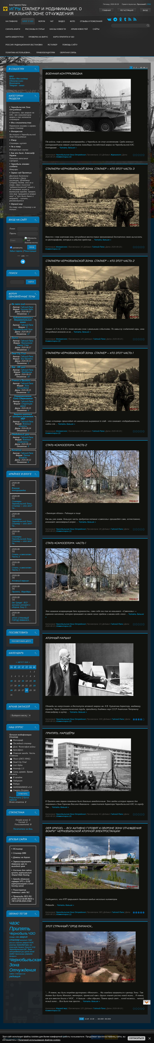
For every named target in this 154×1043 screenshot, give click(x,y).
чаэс (14, 923)
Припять (19, 928)
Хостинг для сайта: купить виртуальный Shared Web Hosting (21, 872)
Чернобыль (18, 933)
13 (23, 681)
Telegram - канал (16, 85)
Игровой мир (61, 1008)
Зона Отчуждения (23, 387)
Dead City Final (19, 353)
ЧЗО (31, 933)
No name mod (18, 304)
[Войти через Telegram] (23, 261)
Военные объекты (25, 425)
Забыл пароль (15, 251)
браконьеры (20, 954)
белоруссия (20, 974)
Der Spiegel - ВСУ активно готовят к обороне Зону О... (21, 605)
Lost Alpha (17, 765)
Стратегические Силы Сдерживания (23, 397)
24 (11, 690)
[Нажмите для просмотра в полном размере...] (95, 105)
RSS (149, 4)
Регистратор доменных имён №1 (20, 891)
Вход (145, 10)
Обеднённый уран (20, 434)
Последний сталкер (22, 743)
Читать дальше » (68, 148)
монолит (23, 940)
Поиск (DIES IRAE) (21, 759)
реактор (12, 945)
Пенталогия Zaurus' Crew (24, 344)
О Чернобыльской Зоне (22, 328)
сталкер (14, 939)
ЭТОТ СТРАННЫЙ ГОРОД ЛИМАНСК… (69, 926)
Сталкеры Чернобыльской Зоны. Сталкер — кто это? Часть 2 (89, 260)
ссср (33, 947)
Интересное (61, 247)
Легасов (28, 947)
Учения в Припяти (21, 380)
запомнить (17, 248)
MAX (11, 76)
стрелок (18, 943)
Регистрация (126, 10)
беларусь (13, 956)
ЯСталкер (18, 849)
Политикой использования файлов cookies (39, 1040)
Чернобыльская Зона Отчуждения (71, 155)
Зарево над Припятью (21, 173)
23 (34, 686)
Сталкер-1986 (19, 853)
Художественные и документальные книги (23, 319)
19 (19, 686)
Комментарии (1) (52, 249)
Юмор (13, 140)
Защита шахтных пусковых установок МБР (22, 416)
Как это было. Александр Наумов (21, 154)
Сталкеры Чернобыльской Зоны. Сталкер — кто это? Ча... (22, 504)
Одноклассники (16, 81)
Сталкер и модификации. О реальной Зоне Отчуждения (45, 11)
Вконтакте (14, 83)
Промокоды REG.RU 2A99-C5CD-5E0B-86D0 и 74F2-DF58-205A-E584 (22, 898)
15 (28, 392)
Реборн (16, 784)
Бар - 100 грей (18, 367)
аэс (31, 945)
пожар (12, 937)
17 (28, 334)
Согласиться (136, 1038)
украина (28, 954)
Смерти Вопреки (21, 790)
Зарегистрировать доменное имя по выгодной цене (21, 863)
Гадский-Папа (98, 247)
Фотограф (18, 740)
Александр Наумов (16, 947)
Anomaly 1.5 (18, 768)
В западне (17, 777)
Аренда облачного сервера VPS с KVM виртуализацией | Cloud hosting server (22, 882)
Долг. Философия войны (24, 747)
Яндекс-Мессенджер (18, 79)
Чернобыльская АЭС (18, 949)
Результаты (15, 797)
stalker (12, 954)
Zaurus (15, 338)
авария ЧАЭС (28, 943)
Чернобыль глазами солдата (19, 165)
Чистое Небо (27, 309)
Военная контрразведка (63, 73)
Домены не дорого (21, 857)
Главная (106, 10)
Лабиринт (17, 781)
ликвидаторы (23, 945)
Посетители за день (23, 829)
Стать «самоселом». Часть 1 (65, 543)
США (30, 940)
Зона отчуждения (20, 950)
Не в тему (16, 146)
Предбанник (26, 372)
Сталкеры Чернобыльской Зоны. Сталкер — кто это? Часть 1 (89, 352)
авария (24, 937)
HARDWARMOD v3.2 (22, 787)
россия (12, 943)
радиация (14, 976)
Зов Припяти (27, 359)
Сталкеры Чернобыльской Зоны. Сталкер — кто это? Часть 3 (89, 168)
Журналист (116, 155)
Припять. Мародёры (59, 733)
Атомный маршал (58, 638)
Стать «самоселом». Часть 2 (66, 445)
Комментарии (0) (63, 157)
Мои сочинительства (21, 123)
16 (34, 681)
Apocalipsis (18, 750)
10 (28, 377)
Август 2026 (23, 662)
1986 (17, 937)
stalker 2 (12, 974)
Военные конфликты (24, 440)
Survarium (17, 450)
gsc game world (27, 952)
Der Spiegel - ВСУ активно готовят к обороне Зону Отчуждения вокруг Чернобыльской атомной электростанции (93, 830)
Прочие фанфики (24, 456)
